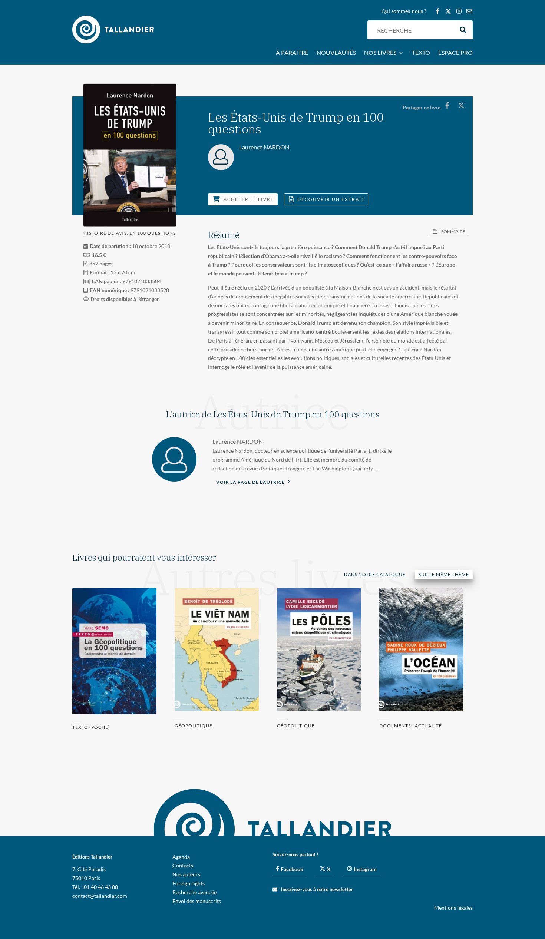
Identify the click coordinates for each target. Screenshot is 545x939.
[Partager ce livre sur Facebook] (446, 105)
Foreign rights (188, 883)
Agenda (181, 857)
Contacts (182, 865)
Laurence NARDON (237, 441)
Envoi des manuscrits (196, 901)
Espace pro (455, 53)
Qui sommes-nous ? (404, 11)
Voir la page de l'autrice (251, 482)
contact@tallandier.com (99, 896)
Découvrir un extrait (331, 199)
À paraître (292, 53)
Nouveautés (336, 53)
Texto (421, 53)
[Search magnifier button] (463, 29)
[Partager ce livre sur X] (461, 105)
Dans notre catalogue (375, 574)
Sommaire (453, 231)
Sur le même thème (444, 574)
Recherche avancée (194, 892)
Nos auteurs (186, 874)
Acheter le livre (249, 199)
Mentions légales (453, 908)
